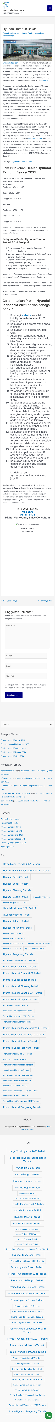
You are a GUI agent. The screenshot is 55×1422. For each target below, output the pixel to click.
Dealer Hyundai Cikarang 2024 (13, 752)
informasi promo (35, 138)
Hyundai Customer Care (22, 162)
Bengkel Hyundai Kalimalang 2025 (15, 744)
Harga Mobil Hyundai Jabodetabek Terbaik (26, 870)
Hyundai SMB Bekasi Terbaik (39, 943)
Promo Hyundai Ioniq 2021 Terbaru (19, 1016)
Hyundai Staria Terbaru (12, 948)
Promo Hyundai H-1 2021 (11, 827)
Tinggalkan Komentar (11, 33)
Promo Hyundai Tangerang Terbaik (22, 1107)
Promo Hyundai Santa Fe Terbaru (18, 1075)
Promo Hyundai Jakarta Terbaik (20, 1041)
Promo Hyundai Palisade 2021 (13, 839)
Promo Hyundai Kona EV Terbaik (17, 1054)
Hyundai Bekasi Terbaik (15, 877)
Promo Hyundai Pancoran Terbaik (16, 1070)
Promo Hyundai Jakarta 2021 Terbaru (23, 1034)
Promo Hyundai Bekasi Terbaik (19, 966)
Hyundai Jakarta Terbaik (16, 921)
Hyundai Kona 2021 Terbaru (14, 933)
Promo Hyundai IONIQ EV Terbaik (18, 1022)
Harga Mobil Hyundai (9, 823)
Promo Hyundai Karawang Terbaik (21, 1047)
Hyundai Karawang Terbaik (17, 927)
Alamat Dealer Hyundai (10, 819)
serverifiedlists (7, 801)
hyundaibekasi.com (13, 10)
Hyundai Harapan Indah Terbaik (15, 902)
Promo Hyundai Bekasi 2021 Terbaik (19, 960)
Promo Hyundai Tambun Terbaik (15, 1096)
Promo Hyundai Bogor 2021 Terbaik (22, 973)
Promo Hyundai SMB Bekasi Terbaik (17, 1081)
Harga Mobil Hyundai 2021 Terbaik (21, 864)
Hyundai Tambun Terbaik (35, 948)
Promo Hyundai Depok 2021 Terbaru (22, 993)
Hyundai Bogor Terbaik (15, 883)
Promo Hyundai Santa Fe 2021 (13, 843)
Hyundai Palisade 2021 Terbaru (15, 938)
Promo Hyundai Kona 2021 (12, 835)
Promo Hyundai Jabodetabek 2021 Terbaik (26, 1028)
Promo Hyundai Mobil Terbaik (15, 1059)
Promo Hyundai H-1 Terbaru (15, 1005)
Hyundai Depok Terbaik (15, 897)
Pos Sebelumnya (9, 601)
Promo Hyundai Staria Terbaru (15, 1086)
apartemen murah (8, 771)
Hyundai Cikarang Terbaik (17, 890)
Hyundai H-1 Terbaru (41, 897)
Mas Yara (27, 511)
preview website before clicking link (15, 793)
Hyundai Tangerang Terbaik (18, 954)
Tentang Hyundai (8, 847)
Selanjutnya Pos (46, 601)
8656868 (44, 80)
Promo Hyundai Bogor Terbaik (19, 979)
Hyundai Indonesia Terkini (16, 914)
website (27, 315)
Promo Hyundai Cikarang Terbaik (21, 986)
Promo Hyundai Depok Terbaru (20, 999)
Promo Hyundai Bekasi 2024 (12, 756)
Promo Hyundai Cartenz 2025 (13, 740)
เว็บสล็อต (4, 786)
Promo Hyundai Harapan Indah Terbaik (18, 1011)
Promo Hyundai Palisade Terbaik (18, 1065)
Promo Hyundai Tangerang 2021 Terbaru (21, 1101)
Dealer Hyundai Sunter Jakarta (13, 748)
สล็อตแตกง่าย (6, 778)
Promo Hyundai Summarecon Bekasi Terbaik (20, 1091)
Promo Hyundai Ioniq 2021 (12, 831)
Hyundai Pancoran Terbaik (13, 943)
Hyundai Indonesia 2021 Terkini (19, 908)
